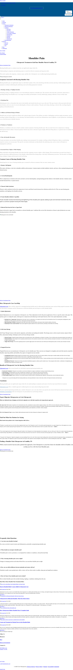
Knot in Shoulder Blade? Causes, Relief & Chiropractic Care (14, 586)
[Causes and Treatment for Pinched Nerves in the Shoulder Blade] (12, 619)
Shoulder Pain (9, 38)
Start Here (4, 22)
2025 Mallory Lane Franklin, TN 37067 (8, 2)
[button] (5, 65)
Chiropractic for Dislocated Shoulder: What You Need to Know (15, 598)
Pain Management (8, 40)
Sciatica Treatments (10, 31)
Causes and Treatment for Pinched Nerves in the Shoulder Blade (15, 622)
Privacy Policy (39, 666)
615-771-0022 (2, 50)
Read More (2, 594)
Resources (4, 41)
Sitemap (45, 666)
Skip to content (2, 0)
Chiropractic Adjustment (9, 25)
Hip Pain (8, 37)
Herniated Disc (9, 34)
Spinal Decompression (9, 26)
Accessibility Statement (53, 666)
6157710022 (3, 5)
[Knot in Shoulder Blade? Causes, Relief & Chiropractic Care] (12, 584)
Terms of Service (31, 666)
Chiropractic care (4, 306)
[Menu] (0, 18)
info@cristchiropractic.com (5, 663)
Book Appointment (68, 14)
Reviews (6, 44)
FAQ (5, 45)
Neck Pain (9, 30)
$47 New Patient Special (36, 8)
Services (3, 23)
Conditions (6, 27)
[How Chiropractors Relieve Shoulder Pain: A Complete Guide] (8, 607)
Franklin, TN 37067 (3, 649)
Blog (1, 639)
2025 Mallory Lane (3, 647)
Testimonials (4, 48)
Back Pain (9, 29)
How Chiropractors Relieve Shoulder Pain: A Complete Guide (14, 610)
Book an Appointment (5, 642)
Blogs (3, 47)
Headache (8, 36)
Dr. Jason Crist (3, 589)
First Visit (6, 42)
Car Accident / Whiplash (11, 33)
